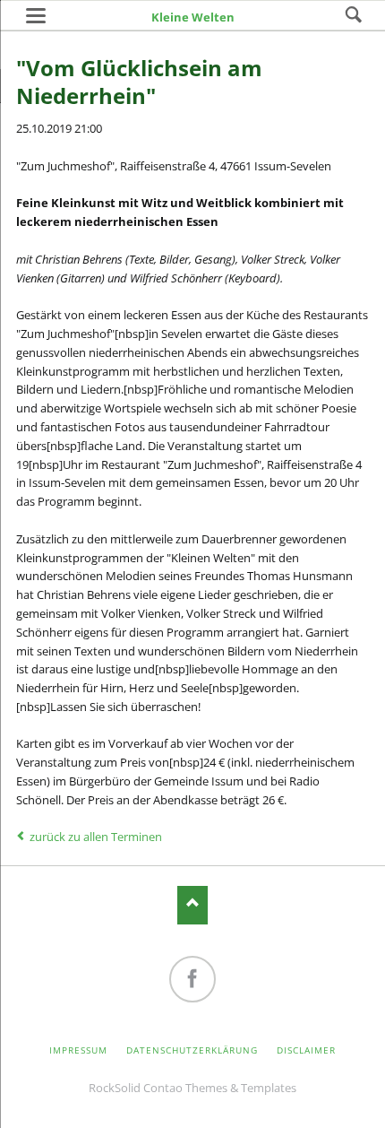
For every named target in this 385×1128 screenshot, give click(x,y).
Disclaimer (306, 1050)
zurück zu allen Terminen (96, 837)
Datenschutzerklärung (192, 1050)
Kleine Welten (193, 17)
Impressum (78, 1050)
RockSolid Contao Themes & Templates (192, 1088)
